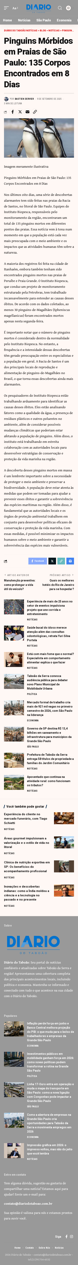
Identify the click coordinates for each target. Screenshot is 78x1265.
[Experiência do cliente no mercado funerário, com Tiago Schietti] (64, 818)
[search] (60, 8)
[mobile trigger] (7, 8)
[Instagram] (71, 1237)
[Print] (70, 561)
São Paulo (33, 746)
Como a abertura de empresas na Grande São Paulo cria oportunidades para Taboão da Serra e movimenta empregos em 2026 (49, 1123)
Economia (33, 720)
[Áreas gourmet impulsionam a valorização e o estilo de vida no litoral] (64, 842)
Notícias (32, 619)
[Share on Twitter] (20, 111)
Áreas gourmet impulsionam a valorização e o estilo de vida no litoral (26, 843)
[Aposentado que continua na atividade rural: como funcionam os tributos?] (14, 782)
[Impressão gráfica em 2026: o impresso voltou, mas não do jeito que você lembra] (14, 1150)
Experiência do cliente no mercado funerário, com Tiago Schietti (25, 818)
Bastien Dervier (24, 99)
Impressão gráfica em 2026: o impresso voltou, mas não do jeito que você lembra (49, 1149)
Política (32, 694)
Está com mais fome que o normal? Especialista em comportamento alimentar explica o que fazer (50, 658)
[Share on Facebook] (12, 111)
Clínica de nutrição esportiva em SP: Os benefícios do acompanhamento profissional (27, 867)
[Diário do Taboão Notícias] (39, 8)
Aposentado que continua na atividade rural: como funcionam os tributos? (48, 781)
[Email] (27, 111)
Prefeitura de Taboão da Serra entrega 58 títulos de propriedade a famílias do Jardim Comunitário (50, 759)
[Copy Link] (34, 111)
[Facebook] (66, 1237)
